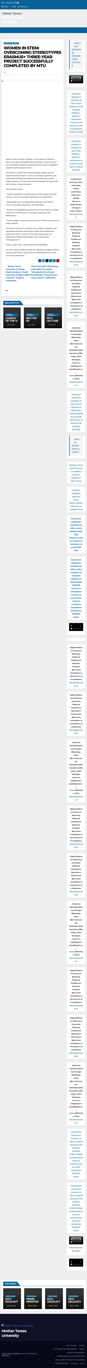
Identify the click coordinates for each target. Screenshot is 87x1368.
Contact (82, 1363)
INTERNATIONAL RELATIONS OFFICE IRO (71, 1356)
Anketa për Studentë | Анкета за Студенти (75, 445)
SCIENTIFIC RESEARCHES (76, 1352)
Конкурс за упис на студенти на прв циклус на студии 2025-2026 (76, 544)
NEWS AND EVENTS (62, 1363)
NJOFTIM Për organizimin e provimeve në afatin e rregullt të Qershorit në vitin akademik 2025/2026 (76, 1141)
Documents (74, 1363)
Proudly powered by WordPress (11, 1353)
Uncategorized (10, 1296)
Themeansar (5, 1355)
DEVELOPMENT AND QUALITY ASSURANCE (70, 1360)
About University (72, 1345)
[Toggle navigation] (83, 30)
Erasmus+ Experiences (11, 43)
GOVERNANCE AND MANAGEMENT (65, 1349)
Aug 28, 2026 (11, 1305)
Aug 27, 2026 (32, 1305)
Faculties (82, 1345)
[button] (78, 30)
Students (82, 1349)
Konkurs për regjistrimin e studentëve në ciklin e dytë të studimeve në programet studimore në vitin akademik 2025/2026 (76, 572)
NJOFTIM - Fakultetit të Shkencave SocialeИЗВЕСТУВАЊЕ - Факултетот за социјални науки (76, 499)
